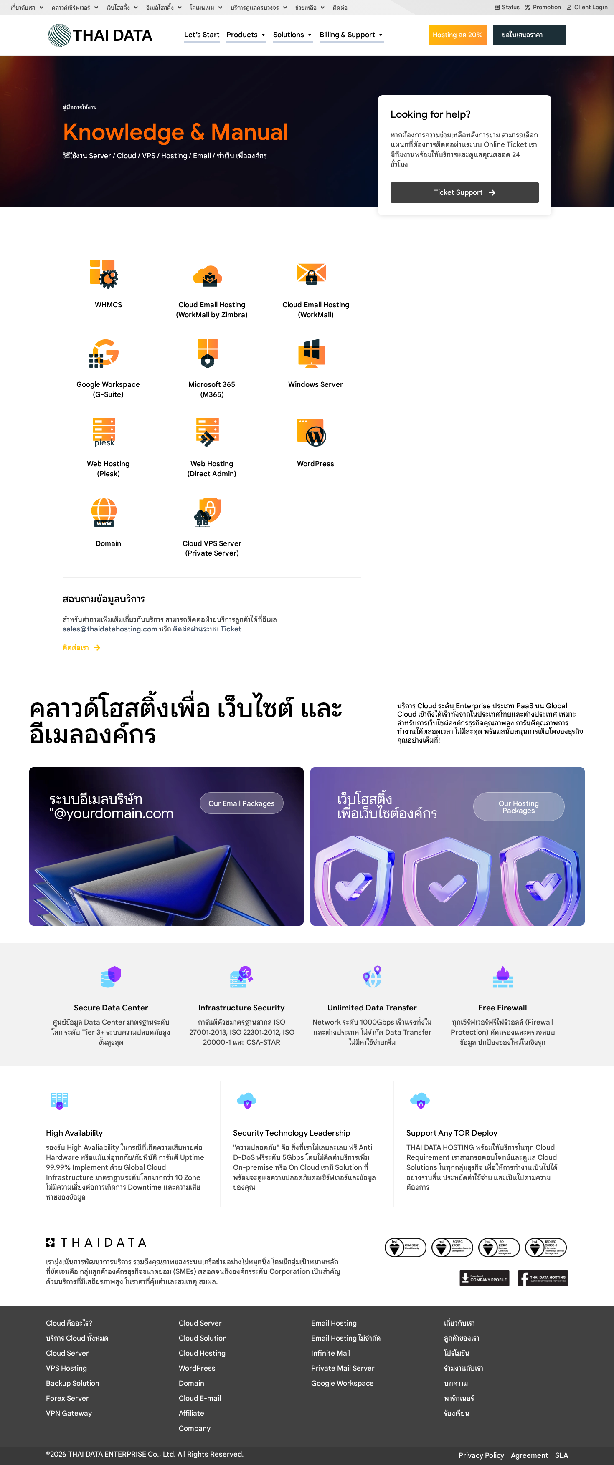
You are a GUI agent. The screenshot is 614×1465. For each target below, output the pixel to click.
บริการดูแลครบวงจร (255, 7)
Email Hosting (334, 1323)
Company (195, 1428)
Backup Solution (72, 1383)
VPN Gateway (69, 1413)
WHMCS (108, 305)
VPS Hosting (66, 1368)
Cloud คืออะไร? (69, 1323)
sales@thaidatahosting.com (110, 629)
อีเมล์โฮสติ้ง (160, 7)
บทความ (456, 1383)
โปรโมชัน (456, 1353)
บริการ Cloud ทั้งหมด (77, 1338)
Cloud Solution (203, 1338)
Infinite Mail (330, 1353)
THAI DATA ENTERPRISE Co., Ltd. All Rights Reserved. (155, 1454)
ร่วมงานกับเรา (463, 1368)
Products (242, 34)
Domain (108, 543)
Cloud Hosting (202, 1353)
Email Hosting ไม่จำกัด (346, 1338)
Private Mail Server (343, 1368)
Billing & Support (347, 34)
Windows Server (315, 384)
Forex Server (67, 1398)
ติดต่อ (340, 7)
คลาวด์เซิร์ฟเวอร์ (71, 7)
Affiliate (191, 1413)
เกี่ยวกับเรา (23, 7)
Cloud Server (67, 1353)
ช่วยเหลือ (306, 7)
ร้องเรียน (456, 1413)
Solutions (288, 34)
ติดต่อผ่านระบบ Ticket (207, 629)
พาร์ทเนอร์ (459, 1398)
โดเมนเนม (202, 7)
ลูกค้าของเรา (462, 1338)
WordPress (315, 464)
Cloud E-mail (200, 1398)
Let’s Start (202, 34)
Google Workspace (342, 1383)
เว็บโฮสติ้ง (118, 7)
